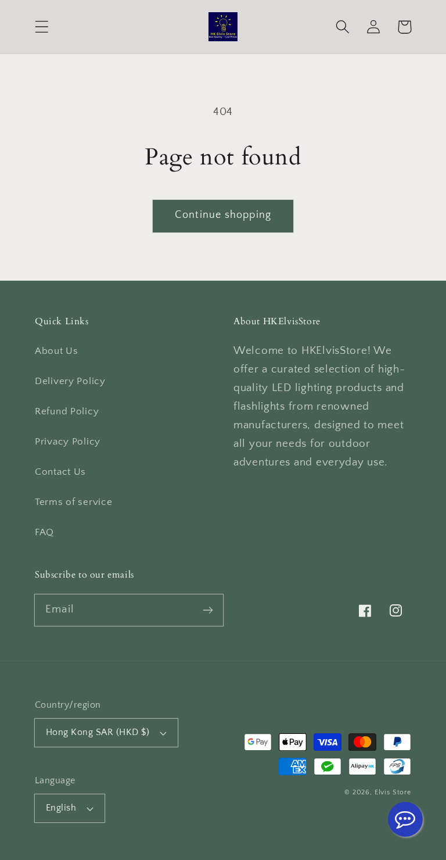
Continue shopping (223, 215)
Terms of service (74, 502)
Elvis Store (393, 792)
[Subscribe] (207, 609)
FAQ (44, 532)
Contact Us (60, 472)
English (61, 808)
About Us (56, 351)
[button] (42, 27)
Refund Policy (67, 411)
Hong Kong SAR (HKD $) (97, 732)
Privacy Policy (67, 441)
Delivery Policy (70, 381)
